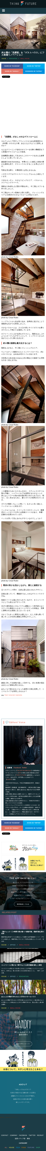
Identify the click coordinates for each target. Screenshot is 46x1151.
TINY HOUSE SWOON (13, 695)
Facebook (17, 767)
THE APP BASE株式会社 (24, 770)
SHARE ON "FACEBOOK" (12, 66)
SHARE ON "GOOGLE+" (12, 71)
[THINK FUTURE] (23, 5)
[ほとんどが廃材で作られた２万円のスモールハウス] (23, 987)
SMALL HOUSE (24, 58)
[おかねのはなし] (23, 863)
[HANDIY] (23, 848)
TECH (18, 1147)
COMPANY (13, 1135)
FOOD (24, 1147)
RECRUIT (40, 1135)
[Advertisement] (23, 108)
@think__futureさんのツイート (9, 1117)
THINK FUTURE (20, 775)
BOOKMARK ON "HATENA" (33, 71)
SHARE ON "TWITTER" (34, 66)
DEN (19, 773)
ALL (6, 1147)
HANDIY (9, 779)
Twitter (24, 767)
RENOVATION (13, 58)
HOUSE (4, 58)
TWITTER (32, 1135)
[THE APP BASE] (23, 891)
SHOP (38, 1147)
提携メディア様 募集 (22, 1138)
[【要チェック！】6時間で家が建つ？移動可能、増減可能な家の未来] (23, 922)
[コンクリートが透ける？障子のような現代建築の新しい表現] (23, 955)
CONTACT (4, 1135)
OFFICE (13, 945)
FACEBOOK (23, 1135)
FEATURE (30, 1147)
